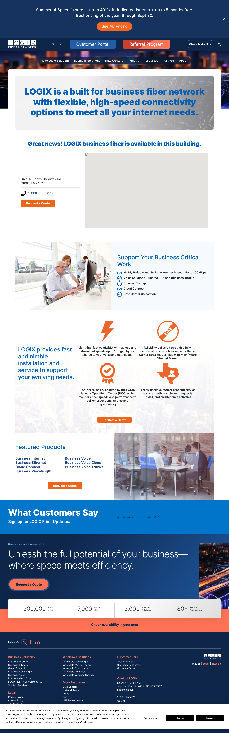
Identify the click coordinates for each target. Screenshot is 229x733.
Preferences (150, 718)
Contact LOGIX (127, 678)
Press (66, 693)
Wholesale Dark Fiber (74, 671)
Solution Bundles (17, 685)
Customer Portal (92, 44)
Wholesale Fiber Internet (76, 668)
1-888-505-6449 (41, 193)
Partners (169, 60)
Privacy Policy (15, 697)
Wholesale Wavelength (75, 661)
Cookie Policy (15, 700)
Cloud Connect (16, 668)
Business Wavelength (20, 671)
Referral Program (146, 44)
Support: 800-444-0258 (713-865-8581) (139, 686)
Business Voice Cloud (20, 678)
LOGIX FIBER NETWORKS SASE (25, 681)
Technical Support (127, 661)
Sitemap (216, 663)
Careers (67, 697)
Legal (12, 692)
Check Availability (200, 44)
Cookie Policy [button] (15, 722)
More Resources (74, 682)
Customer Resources (129, 664)
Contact (57, 44)
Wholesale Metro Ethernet (77, 664)
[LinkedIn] (36, 640)
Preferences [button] (87, 722)
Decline (180, 718)
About (183, 60)
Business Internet (18, 661)
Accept (210, 718)
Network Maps (71, 690)
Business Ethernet (18, 664)
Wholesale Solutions (56, 60)
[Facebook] (28, 640)
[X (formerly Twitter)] (21, 639)
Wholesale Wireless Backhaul (79, 674)
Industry (133, 60)
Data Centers (114, 60)
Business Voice (16, 674)
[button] (219, 44)
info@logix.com (125, 689)
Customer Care (127, 657)
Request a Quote (38, 203)
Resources (151, 60)
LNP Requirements (73, 700)
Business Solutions (87, 60)
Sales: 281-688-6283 (129, 682)
